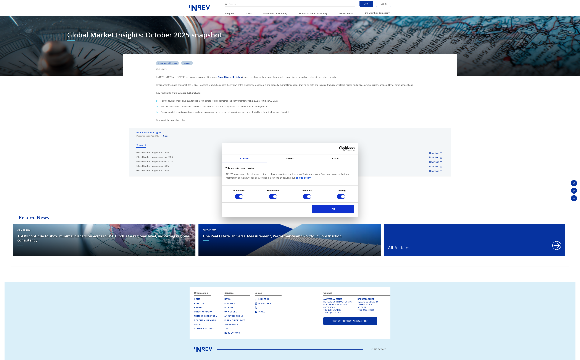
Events (198, 308)
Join (366, 3)
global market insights (167, 63)
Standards (231, 324)
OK (333, 209)
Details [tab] (290, 158)
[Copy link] (574, 183)
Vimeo (261, 312)
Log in (384, 3)
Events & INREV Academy (313, 13)
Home (197, 299)
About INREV (346, 13)
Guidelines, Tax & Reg (275, 13)
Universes (230, 312)
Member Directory (379, 12)
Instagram (264, 303)
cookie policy (303, 178)
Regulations (232, 333)
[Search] (226, 4)
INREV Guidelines (234, 320)
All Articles (399, 248)
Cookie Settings (204, 329)
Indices (229, 308)
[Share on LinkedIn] (574, 191)
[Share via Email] (574, 198)
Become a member (205, 320)
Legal (197, 324)
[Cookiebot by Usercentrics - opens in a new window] (341, 148)
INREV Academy (203, 312)
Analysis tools (233, 316)
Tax (226, 329)
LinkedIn (263, 299)
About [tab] (335, 158)
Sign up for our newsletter (350, 321)
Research (187, 63)
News (227, 299)
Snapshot (141, 145)
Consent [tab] (244, 158)
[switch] (273, 196)
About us (200, 303)
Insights (229, 13)
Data (248, 13)
